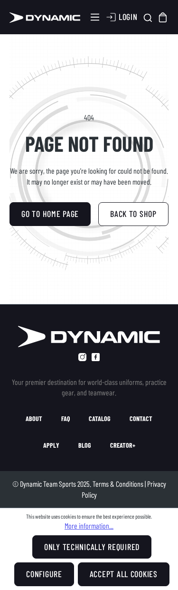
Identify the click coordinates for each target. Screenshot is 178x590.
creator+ (122, 445)
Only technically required (92, 546)
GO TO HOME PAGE (50, 213)
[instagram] (82, 357)
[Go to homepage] (44, 17)
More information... (89, 525)
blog (84, 445)
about (34, 419)
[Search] (148, 17)
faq (65, 419)
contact (141, 419)
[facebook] (96, 357)
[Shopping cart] (163, 17)
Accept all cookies (124, 574)
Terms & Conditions (118, 483)
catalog (100, 419)
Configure (44, 574)
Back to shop (133, 213)
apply (51, 445)
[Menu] (95, 17)
